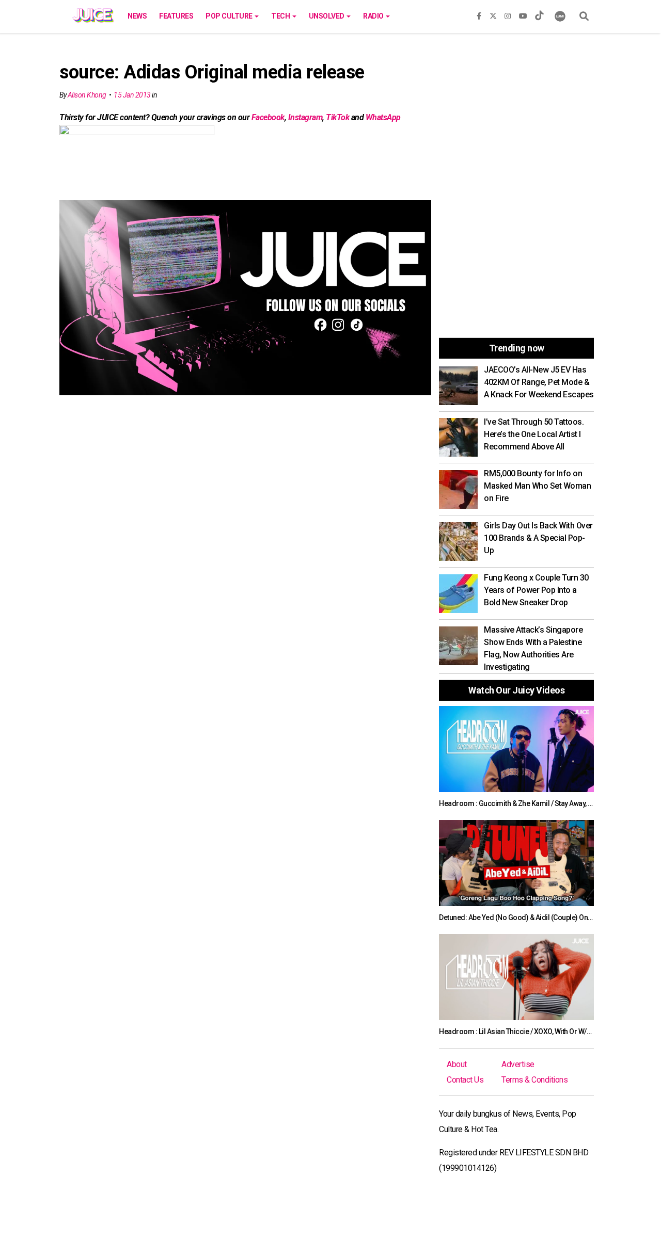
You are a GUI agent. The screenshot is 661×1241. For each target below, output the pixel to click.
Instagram (305, 117)
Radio (374, 16)
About (457, 1064)
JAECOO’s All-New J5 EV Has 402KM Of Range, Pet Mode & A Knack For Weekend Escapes (539, 382)
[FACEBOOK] (479, 14)
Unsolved (327, 16)
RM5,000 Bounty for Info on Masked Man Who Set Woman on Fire (537, 486)
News (137, 16)
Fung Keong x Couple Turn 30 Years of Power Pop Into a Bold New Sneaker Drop (536, 590)
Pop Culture (230, 16)
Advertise (517, 1064)
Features (176, 16)
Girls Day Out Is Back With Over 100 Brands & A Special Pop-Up (538, 538)
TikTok (337, 117)
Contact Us (465, 1080)
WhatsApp (383, 117)
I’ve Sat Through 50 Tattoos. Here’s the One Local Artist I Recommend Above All (534, 434)
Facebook (268, 117)
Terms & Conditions (534, 1080)
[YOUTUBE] (523, 14)
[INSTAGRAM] (507, 14)
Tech (281, 16)
